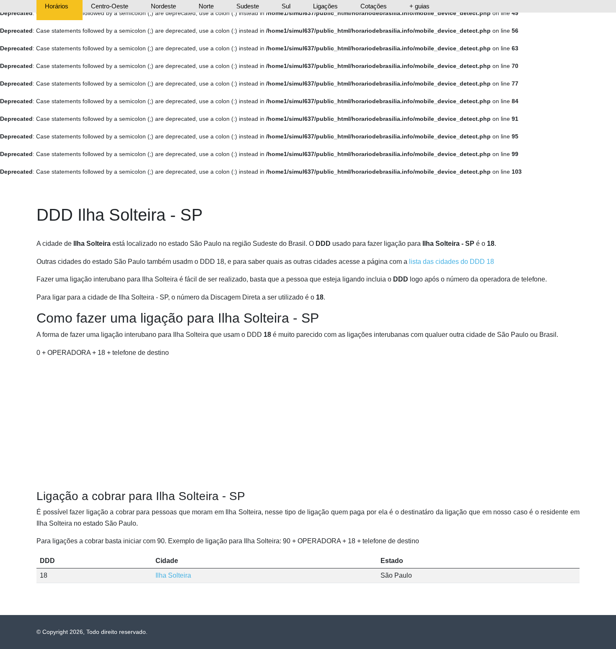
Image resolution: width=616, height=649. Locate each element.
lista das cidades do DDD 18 (451, 261)
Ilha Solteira (173, 575)
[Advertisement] (308, 423)
